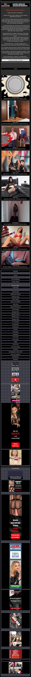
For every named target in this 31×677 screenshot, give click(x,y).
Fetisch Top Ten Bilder (15, 301)
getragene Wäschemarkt (15, 306)
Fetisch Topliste (15, 299)
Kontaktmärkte (15, 324)
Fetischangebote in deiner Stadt (15, 351)
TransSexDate (15, 287)
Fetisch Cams (15, 344)
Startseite (15, 275)
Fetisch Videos (15, 339)
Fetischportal (15, 334)
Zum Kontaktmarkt (15, 279)
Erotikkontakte (15, 326)
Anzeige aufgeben (15, 281)
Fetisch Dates (15, 304)
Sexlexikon (15, 349)
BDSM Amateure (15, 316)
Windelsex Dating (15, 296)
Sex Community (15, 321)
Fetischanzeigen (15, 291)
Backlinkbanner (15, 356)
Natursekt (15, 329)
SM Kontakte (15, 331)
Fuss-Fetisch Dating (15, 346)
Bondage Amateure (16, 314)
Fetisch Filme (15, 336)
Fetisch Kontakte (15, 309)
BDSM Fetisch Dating (15, 294)
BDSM (15, 341)
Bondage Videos (15, 311)
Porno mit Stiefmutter (15, 354)
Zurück (15, 68)
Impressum (15, 271)
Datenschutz (15, 359)
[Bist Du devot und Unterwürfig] (15, 426)
